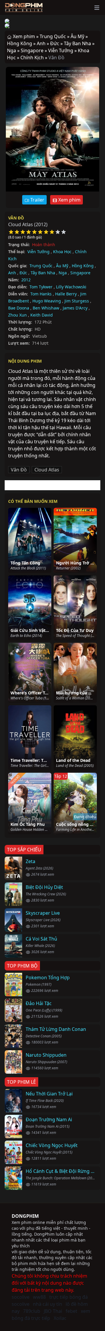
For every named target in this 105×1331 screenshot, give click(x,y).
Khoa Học (62, 251)
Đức (23, 272)
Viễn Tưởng (38, 251)
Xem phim (68, 200)
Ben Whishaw (46, 308)
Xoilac (60, 1318)
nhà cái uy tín (47, 1304)
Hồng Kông (83, 265)
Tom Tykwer (40, 287)
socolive (20, 1297)
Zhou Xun (17, 315)
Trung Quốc (40, 265)
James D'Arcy (75, 308)
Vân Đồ (16, 218)
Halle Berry (66, 294)
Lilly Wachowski (71, 287)
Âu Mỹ (62, 265)
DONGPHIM (25, 1216)
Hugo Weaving (46, 301)
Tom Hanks (41, 294)
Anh (12, 272)
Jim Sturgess (76, 301)
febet (71, 1311)
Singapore (80, 272)
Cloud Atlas (46, 469)
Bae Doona (18, 308)
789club (31, 1311)
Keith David (41, 315)
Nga (63, 272)
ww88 (39, 1297)
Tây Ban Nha (43, 272)
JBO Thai (53, 1311)
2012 (26, 280)
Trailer (36, 200)
